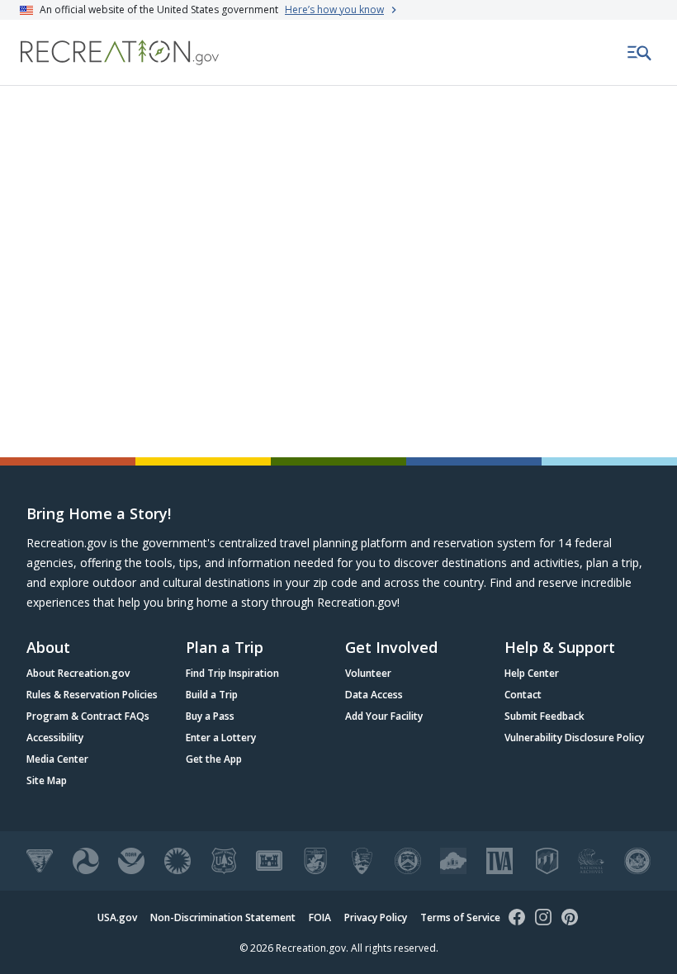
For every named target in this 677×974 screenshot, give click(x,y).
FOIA (320, 917)
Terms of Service (460, 917)
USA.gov (117, 917)
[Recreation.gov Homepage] (120, 52)
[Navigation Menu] (639, 52)
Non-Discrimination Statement (223, 917)
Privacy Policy (375, 917)
